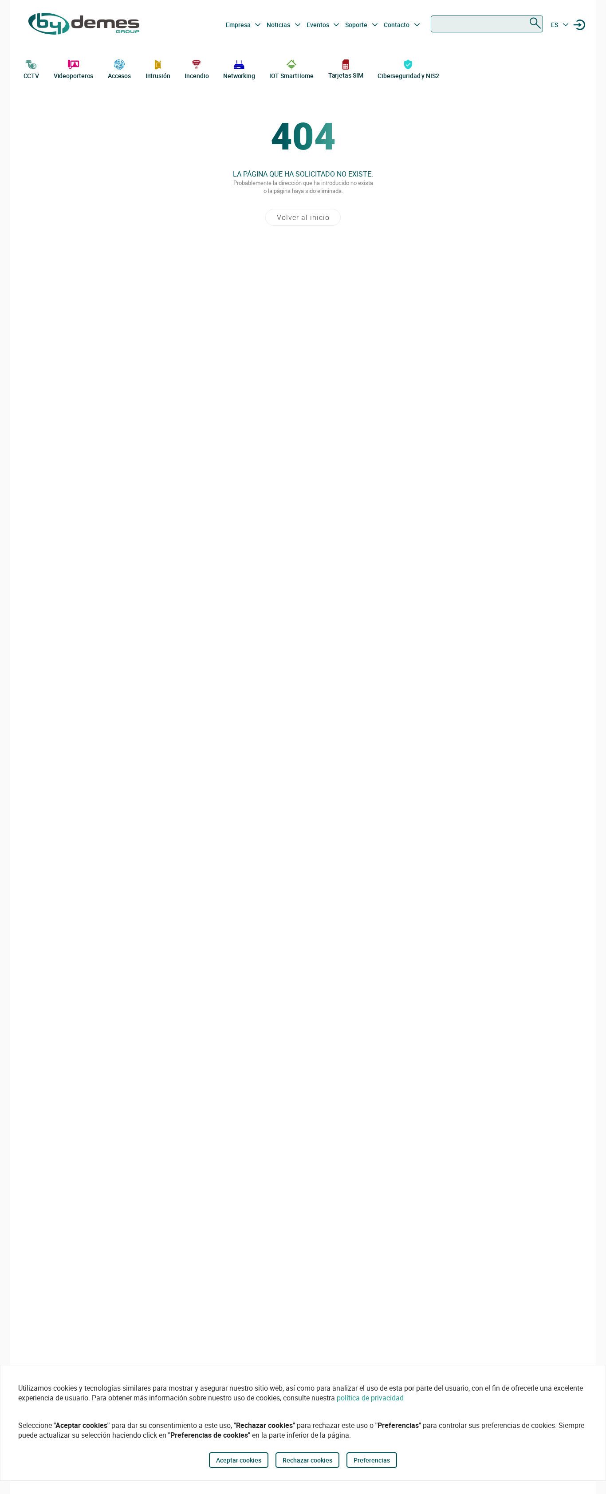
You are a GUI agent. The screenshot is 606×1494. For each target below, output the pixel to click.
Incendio (197, 75)
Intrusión (158, 75)
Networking (239, 75)
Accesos (119, 75)
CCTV (31, 75)
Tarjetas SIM (345, 75)
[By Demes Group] (84, 24)
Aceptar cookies (238, 1460)
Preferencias (372, 1460)
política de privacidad (370, 1398)
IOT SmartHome (291, 75)
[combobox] (487, 24)
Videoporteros (74, 75)
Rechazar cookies (307, 1460)
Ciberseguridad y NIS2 (408, 75)
